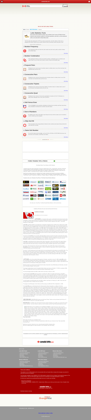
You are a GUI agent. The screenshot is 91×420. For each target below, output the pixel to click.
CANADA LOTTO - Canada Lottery (38, 382)
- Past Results (22, 356)
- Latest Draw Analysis (23, 353)
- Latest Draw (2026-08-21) (24, 352)
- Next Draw (21, 363)
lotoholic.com (31, 408)
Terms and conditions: (25, 369)
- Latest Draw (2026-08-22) (43, 352)
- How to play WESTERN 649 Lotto (26, 365)
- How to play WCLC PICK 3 (43, 365)
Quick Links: (21, 348)
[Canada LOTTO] (46, 315)
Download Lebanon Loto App (26, 391)
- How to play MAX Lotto (24, 357)
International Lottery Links (45, 413)
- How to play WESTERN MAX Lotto (60, 357)
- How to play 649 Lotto (42, 357)
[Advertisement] (45, 16)
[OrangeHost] (45, 399)
